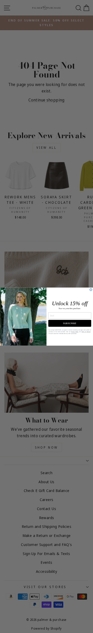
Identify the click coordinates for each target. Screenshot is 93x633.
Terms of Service (85, 331)
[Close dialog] (91, 289)
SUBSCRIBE (69, 323)
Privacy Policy (74, 331)
